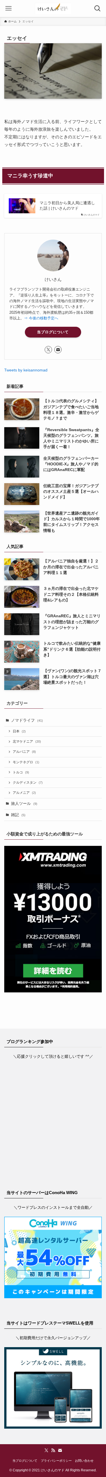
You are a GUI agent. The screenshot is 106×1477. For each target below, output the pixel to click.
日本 (19, 731)
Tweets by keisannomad (25, 370)
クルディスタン (28, 782)
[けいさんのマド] (53, 8)
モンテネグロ (26, 762)
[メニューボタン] (8, 8)
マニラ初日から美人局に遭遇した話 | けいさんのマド (67, 205)
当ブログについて (53, 332)
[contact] (58, 349)
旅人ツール (24, 803)
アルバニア (24, 752)
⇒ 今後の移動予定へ (41, 318)
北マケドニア (27, 741)
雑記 (18, 815)
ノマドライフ (27, 720)
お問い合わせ (84, 1460)
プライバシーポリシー (56, 1460)
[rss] (53, 1450)
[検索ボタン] (97, 8)
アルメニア (24, 793)
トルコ (21, 772)
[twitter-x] (48, 349)
